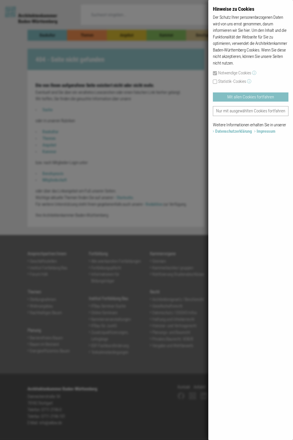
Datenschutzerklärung (233, 131)
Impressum (266, 131)
